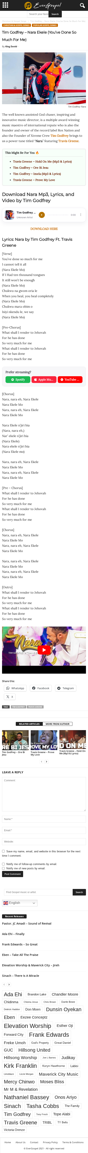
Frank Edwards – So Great (20, 944)
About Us (20, 1142)
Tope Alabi (61, 1114)
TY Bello (63, 1122)
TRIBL (47, 1122)
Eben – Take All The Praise (20, 955)
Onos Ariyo (66, 1097)
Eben (9, 1017)
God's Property (40, 1042)
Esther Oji (65, 1025)
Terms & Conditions (72, 1142)
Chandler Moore (65, 994)
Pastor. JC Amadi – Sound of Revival (26, 923)
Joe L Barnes (49, 1057)
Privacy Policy (50, 1142)
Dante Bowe (68, 1002)
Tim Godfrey (60, 136)
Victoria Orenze (14, 1130)
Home (8, 1142)
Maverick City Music (58, 1074)
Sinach (12, 1106)
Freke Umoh (15, 1043)
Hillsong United (34, 1050)
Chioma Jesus (31, 1002)
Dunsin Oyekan (63, 1009)
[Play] (42, 215)
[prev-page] (41, 761)
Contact (34, 1142)
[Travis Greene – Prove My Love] (44, 740)
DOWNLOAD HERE (44, 229)
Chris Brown (50, 1002)
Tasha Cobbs (42, 1106)
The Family (72, 1106)
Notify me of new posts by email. (25, 868)
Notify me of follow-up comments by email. (31, 864)
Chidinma (11, 1002)
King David (11, 46)
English (14, 903)
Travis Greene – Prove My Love (34, 180)
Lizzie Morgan (26, 1074)
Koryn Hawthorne (53, 1065)
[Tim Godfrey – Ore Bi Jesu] (15, 740)
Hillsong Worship (20, 1057)
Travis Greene (68, 141)
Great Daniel (62, 1042)
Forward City (14, 1035)
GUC (8, 1050)
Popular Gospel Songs (44, 25)
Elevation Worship (27, 1025)
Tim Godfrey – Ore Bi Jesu (30, 167)
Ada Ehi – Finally (13, 934)
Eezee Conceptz (33, 1017)
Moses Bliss (52, 1081)
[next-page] (46, 761)
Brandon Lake (37, 994)
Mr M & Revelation (21, 1089)
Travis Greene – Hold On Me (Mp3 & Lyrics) (42, 161)
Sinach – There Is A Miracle (20, 976)
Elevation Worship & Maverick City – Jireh (30, 965)
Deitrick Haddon (12, 1009)
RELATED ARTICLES (29, 723)
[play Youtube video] (44, 650)
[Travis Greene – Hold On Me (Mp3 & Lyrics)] (72, 739)
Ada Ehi (13, 994)
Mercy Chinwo (19, 1081)
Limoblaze (9, 1074)
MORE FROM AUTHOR (57, 723)
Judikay (68, 1057)
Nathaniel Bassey (26, 1097)
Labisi (74, 1066)
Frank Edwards (49, 1034)
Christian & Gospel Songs (14, 21)
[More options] (80, 214)
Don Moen (33, 1009)
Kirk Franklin (20, 1066)
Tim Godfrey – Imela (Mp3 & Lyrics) (37, 174)
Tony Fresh (42, 1114)
